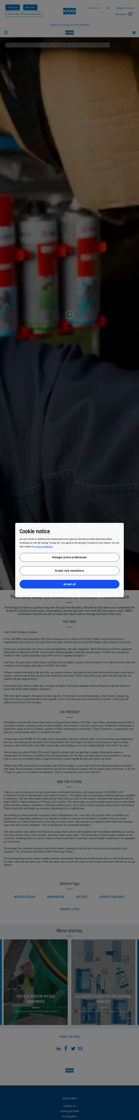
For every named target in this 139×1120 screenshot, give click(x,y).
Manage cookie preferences (69, 557)
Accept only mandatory (69, 570)
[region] (69, 560)
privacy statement (44, 546)
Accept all (70, 584)
